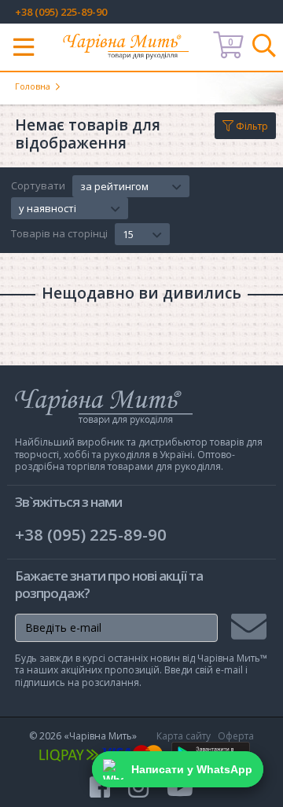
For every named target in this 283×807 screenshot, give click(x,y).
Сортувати (38, 186)
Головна (32, 86)
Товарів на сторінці (59, 234)
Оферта (236, 736)
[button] (130, 186)
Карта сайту (183, 736)
